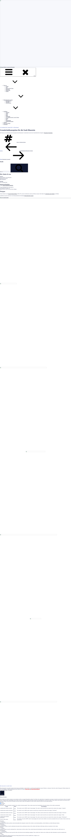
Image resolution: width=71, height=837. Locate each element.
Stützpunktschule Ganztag (8, 99)
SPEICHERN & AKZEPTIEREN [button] (6, 836)
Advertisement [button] (2, 830)
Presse (18, 142)
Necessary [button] (2, 802)
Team (7, 87)
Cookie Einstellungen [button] (4, 790)
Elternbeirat (8, 89)
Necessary (3, 803)
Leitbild (7, 86)
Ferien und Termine (6, 123)
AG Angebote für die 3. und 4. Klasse (12, 117)
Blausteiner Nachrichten (48, 132)
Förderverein (8, 90)
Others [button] (1, 833)
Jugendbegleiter (8, 102)
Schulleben (5, 111)
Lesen (7, 114)
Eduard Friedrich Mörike (12, 193)
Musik (7, 115)
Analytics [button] (1, 827)
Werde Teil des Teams (9, 88)
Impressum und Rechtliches (5, 184)
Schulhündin (8, 116)
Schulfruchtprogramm (9, 121)
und (32, 789)
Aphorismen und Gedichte (49, 193)
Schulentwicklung (22, 142)
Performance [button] (2, 824)
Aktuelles (5, 122)
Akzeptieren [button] (10, 790)
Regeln (7, 118)
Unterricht (7, 112)
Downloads (5, 124)
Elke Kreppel (16, 127)
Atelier (7, 113)
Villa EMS (7, 101)
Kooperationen (8, 120)
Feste (6, 119)
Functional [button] (2, 820)
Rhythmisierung (8, 100)
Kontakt (7, 91)
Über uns (5, 85)
